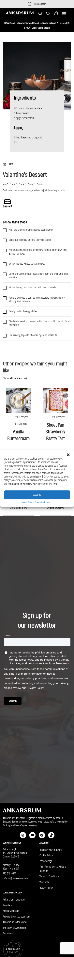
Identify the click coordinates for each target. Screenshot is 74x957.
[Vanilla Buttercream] (18, 400)
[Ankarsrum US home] (20, 13)
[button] (56, 13)
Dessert (23, 417)
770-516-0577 (9, 873)
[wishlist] (48, 13)
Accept (37, 495)
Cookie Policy (27, 502)
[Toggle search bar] (40, 13)
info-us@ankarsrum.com (15, 878)
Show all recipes (12, 378)
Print (10, 164)
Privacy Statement (43, 502)
